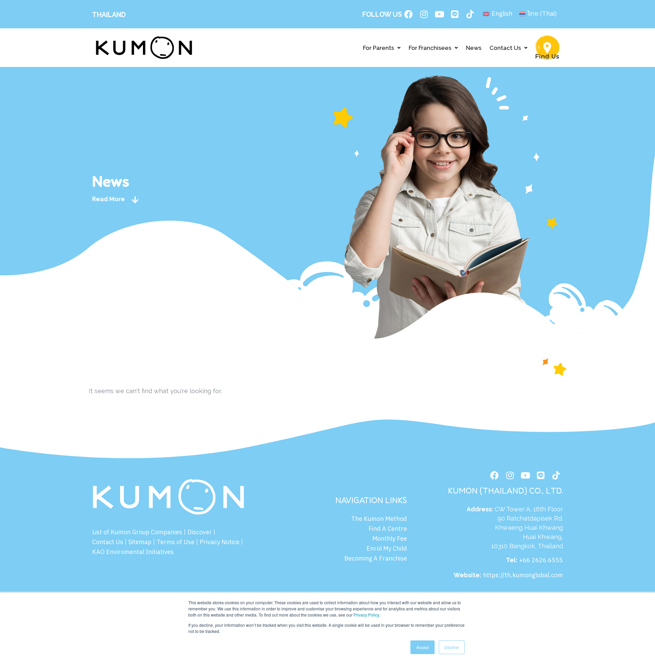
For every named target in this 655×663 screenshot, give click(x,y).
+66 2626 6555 (541, 560)
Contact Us (505, 47)
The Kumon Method (379, 519)
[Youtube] (439, 14)
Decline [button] (452, 647)
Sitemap (139, 542)
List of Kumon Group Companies (137, 532)
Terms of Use (175, 542)
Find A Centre (387, 529)
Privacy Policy (366, 615)
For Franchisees (430, 47)
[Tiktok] (470, 14)
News (473, 47)
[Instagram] (424, 14)
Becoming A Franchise (375, 559)
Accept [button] (422, 647)
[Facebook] (409, 14)
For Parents (378, 47)
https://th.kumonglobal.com (523, 575)
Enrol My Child (386, 549)
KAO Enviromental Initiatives (133, 552)
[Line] (455, 14)
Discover (199, 532)
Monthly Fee (389, 539)
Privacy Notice (219, 542)
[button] (381, 48)
